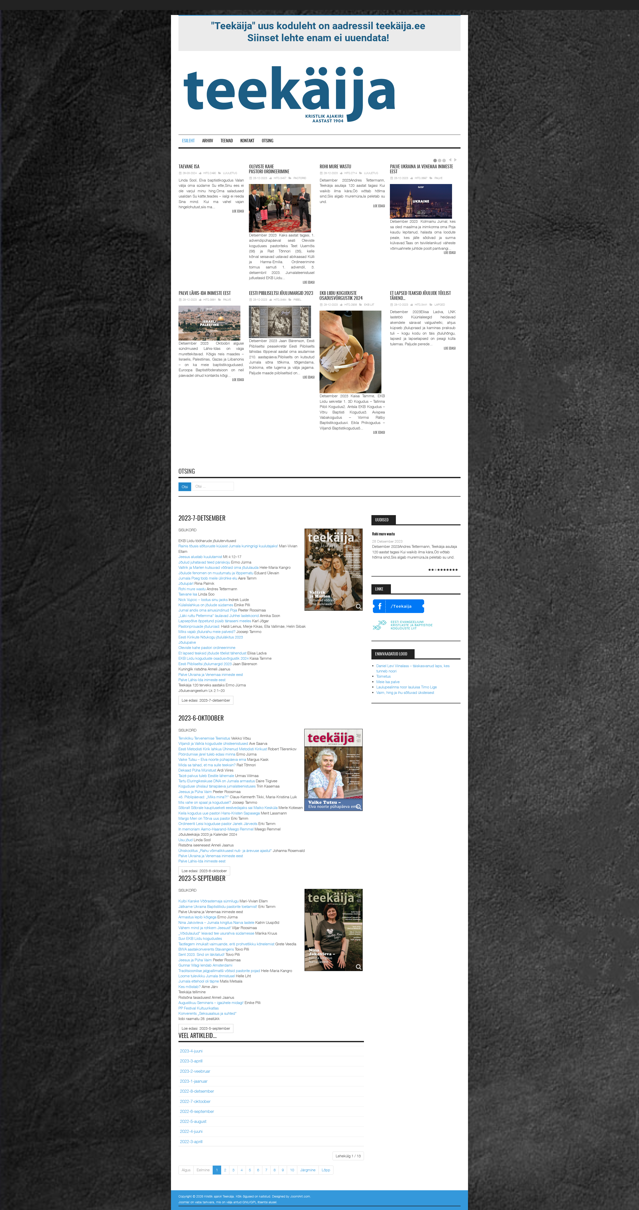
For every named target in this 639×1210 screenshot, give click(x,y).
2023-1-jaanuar (193, 1081)
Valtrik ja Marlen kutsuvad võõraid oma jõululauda (218, 567)
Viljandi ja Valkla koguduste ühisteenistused (213, 743)
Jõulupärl (185, 583)
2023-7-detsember (202, 518)
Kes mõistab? (189, 986)
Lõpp (326, 1170)
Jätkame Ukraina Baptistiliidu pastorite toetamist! (217, 906)
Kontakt (247, 141)
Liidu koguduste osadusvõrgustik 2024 (341, 296)
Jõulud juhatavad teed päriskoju (204, 562)
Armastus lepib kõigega (197, 917)
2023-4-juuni (191, 1050)
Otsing (267, 141)
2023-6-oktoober (201, 718)
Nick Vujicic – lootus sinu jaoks (203, 599)
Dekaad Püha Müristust (197, 770)
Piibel (297, 299)
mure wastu (335, 167)
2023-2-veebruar (195, 1071)
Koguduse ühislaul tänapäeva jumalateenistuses (217, 786)
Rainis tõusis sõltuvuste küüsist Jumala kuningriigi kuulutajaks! (228, 546)
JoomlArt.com (300, 1196)
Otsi (185, 486)
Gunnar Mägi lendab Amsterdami (205, 965)
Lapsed (440, 304)
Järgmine (308, 1170)
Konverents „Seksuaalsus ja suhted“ (207, 1013)
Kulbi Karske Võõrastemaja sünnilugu (208, 901)
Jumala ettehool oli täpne (198, 981)
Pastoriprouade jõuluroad (198, 626)
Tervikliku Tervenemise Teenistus (204, 738)
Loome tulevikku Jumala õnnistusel (206, 976)
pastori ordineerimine (269, 169)
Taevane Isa (187, 594)
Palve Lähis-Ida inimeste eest (201, 679)
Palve (439, 178)
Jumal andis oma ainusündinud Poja (207, 610)
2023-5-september (202, 879)
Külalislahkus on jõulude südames (205, 605)
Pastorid (300, 178)
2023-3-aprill (191, 1060)
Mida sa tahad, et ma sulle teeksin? (207, 765)
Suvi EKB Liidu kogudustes (200, 938)
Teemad (227, 141)
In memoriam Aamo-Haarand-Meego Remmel (216, 829)
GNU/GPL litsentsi (255, 1202)
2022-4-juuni (191, 1131)
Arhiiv (207, 141)
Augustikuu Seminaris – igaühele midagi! (211, 1002)
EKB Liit (369, 304)
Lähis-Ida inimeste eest (205, 293)
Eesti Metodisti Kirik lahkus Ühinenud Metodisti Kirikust (222, 749)
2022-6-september (197, 1111)
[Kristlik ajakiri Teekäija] (290, 93)
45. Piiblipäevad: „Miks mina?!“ (203, 797)
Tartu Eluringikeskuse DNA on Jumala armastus (216, 781)
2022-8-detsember (197, 1091)
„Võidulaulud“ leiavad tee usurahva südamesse (216, 933)
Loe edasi (238, 211)
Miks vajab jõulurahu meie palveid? (206, 631)
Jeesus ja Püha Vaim (195, 791)
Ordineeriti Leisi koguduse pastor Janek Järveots (217, 823)
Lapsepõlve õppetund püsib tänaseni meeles (214, 620)
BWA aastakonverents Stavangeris (206, 949)
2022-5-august (193, 1121)
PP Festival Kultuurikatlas (198, 1008)
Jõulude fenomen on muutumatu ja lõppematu (215, 573)
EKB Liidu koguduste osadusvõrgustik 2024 (213, 658)
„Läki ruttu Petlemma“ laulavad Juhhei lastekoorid (218, 615)
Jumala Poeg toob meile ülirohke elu (207, 578)
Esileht (188, 141)
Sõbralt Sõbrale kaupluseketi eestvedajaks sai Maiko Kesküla (228, 807)
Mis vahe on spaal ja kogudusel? (204, 802)
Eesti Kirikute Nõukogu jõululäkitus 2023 (210, 637)
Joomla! (183, 1202)
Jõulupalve (187, 642)
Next (455, 159)
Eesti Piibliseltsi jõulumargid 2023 (205, 663)
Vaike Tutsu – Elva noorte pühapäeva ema (212, 759)
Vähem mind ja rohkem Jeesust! (204, 927)
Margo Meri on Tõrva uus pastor (204, 818)
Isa (189, 167)
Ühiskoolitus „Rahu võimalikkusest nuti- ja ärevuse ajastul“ (225, 850)
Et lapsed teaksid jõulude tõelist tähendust (212, 653)
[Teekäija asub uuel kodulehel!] (318, 31)
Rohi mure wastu (192, 589)
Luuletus (230, 173)
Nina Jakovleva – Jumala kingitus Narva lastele (216, 922)
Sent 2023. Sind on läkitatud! (201, 954)
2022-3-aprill (191, 1141)
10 (292, 1170)
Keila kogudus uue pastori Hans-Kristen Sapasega (219, 813)
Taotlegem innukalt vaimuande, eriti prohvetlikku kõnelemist (226, 944)
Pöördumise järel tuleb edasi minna (206, 754)
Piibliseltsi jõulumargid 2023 (281, 293)
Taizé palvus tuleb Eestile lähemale (206, 775)
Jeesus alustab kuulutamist (200, 556)
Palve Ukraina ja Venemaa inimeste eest (210, 674)
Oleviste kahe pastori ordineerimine (206, 647)
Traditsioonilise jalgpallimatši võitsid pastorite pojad (219, 970)
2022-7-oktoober (195, 1101)
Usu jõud (185, 839)
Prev (450, 159)
